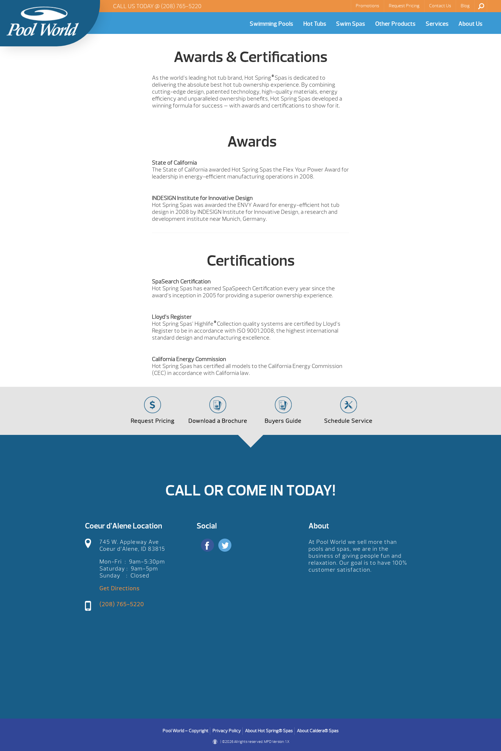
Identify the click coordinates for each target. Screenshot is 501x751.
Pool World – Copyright (185, 731)
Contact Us (440, 6)
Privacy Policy (227, 731)
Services (437, 24)
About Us (470, 24)
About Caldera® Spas (318, 731)
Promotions (367, 6)
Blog (465, 6)
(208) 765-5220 (181, 6)
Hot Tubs (314, 24)
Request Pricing (404, 6)
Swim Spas (350, 24)
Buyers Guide (283, 420)
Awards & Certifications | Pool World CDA (42, 21)
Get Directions (119, 588)
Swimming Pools (271, 24)
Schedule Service (348, 420)
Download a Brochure (217, 420)
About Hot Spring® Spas (269, 731)
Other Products (395, 24)
